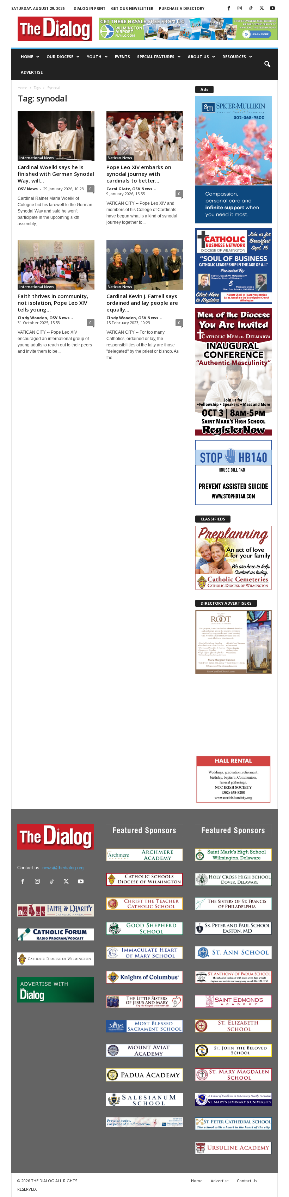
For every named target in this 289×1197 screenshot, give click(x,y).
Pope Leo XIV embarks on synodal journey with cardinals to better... (138, 173)
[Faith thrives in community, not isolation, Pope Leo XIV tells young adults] (56, 265)
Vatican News (120, 157)
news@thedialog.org (63, 867)
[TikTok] (250, 9)
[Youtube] (272, 9)
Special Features (155, 56)
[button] (267, 64)
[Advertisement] (233, 713)
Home (27, 56)
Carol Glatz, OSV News (129, 188)
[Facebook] (229, 9)
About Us (198, 56)
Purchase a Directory (181, 8)
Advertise (32, 72)
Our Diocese (60, 56)
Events (122, 56)
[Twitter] (261, 9)
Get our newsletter (132, 8)
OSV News (28, 188)
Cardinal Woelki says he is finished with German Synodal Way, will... (56, 173)
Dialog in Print (89, 8)
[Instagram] (239, 9)
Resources (234, 56)
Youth (94, 56)
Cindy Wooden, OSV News (43, 317)
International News (36, 157)
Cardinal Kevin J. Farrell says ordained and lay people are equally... (142, 302)
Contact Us (247, 1180)
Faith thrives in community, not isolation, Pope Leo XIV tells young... (53, 302)
